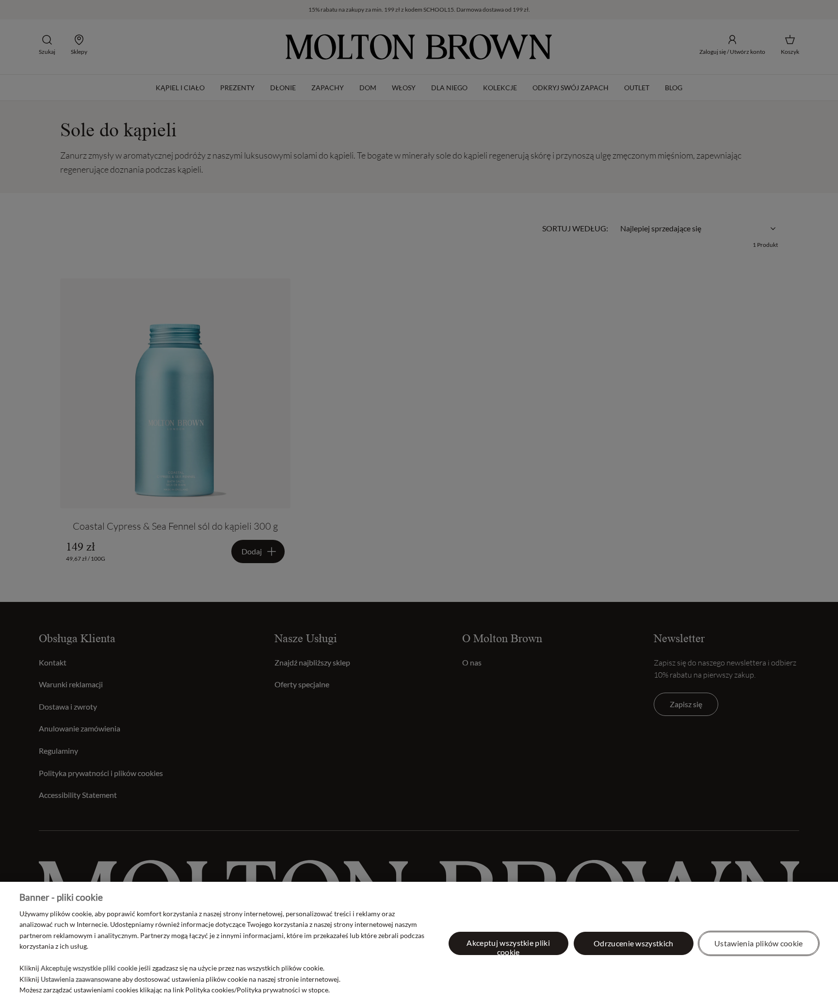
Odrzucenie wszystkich (634, 943)
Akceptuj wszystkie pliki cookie (508, 946)
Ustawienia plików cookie (758, 943)
